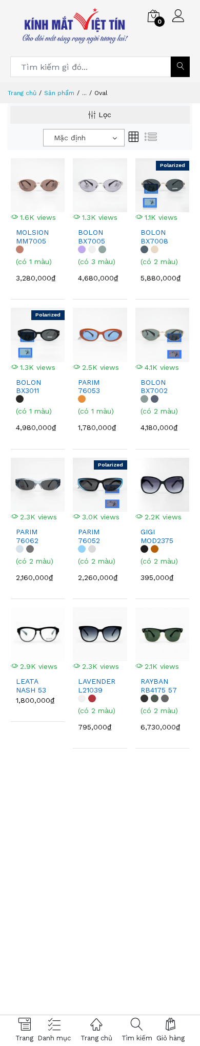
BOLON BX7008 (154, 236)
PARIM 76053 (89, 386)
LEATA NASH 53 (31, 685)
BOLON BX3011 (28, 386)
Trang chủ (22, 93)
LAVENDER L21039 (96, 685)
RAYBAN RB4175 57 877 (159, 686)
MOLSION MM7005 (32, 236)
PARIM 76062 (27, 536)
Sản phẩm (59, 93)
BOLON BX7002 (154, 386)
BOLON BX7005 (91, 236)
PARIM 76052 (89, 536)
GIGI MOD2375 (157, 536)
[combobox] (84, 137)
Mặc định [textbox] (70, 138)
